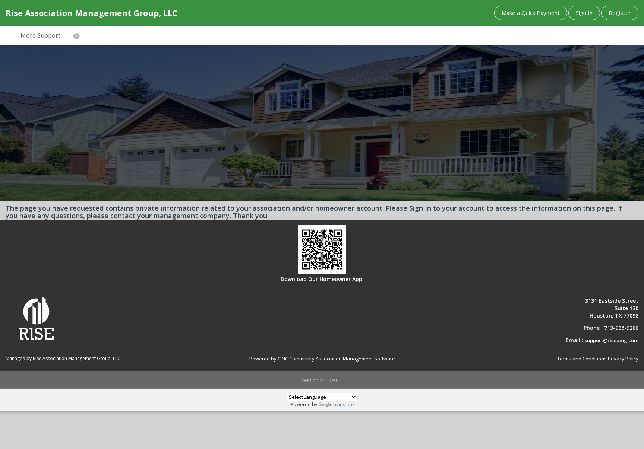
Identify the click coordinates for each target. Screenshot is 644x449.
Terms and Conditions (582, 358)
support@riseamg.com (611, 340)
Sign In (584, 12)
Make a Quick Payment (531, 12)
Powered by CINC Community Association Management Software (322, 358)
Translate (343, 404)
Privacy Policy (623, 358)
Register (620, 12)
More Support (40, 35)
